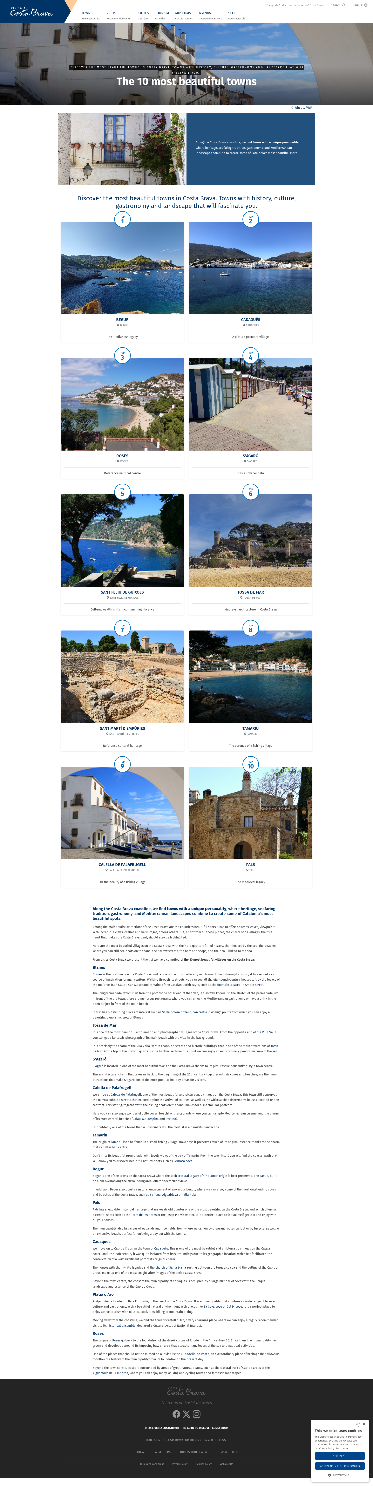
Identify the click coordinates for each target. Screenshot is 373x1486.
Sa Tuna (155, 1194)
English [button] (358, 5)
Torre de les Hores (144, 1215)
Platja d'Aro (101, 1301)
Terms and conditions (152, 1463)
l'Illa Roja (189, 1194)
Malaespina (150, 1119)
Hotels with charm (193, 1452)
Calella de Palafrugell (126, 1094)
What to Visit (303, 107)
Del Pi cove (234, 1306)
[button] (340, 1475)
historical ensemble (121, 1325)
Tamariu (116, 1142)
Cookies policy (204, 1463)
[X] (186, 1416)
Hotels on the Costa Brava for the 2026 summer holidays (186, 1440)
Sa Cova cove (213, 1306)
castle (264, 1176)
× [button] (363, 1424)
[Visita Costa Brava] (32, 11)
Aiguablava (170, 1194)
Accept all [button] (340, 1455)
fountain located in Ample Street (240, 985)
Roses (116, 1340)
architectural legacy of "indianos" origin (199, 1176)
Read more (342, 1448)
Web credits (226, 1463)
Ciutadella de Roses (195, 1354)
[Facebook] (176, 1416)
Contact (141, 1452)
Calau (137, 1119)
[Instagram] (196, 1416)
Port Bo (171, 1119)
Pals (95, 1209)
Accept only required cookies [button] (340, 1466)
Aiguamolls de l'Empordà (110, 1373)
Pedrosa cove (182, 1161)
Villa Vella (269, 1032)
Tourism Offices (226, 1452)
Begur (97, 1176)
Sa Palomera (171, 1012)
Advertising (163, 1452)
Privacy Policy (179, 1463)
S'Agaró (98, 1066)
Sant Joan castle (196, 1012)
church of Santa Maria (170, 1267)
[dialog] (340, 1451)
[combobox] (358, 1425)
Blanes (97, 974)
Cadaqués (161, 1248)
